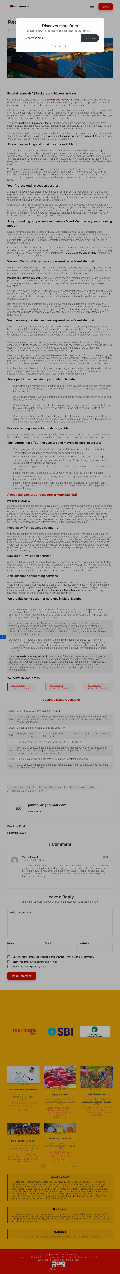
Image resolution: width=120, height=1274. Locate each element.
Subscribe (90, 38)
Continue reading (60, 46)
